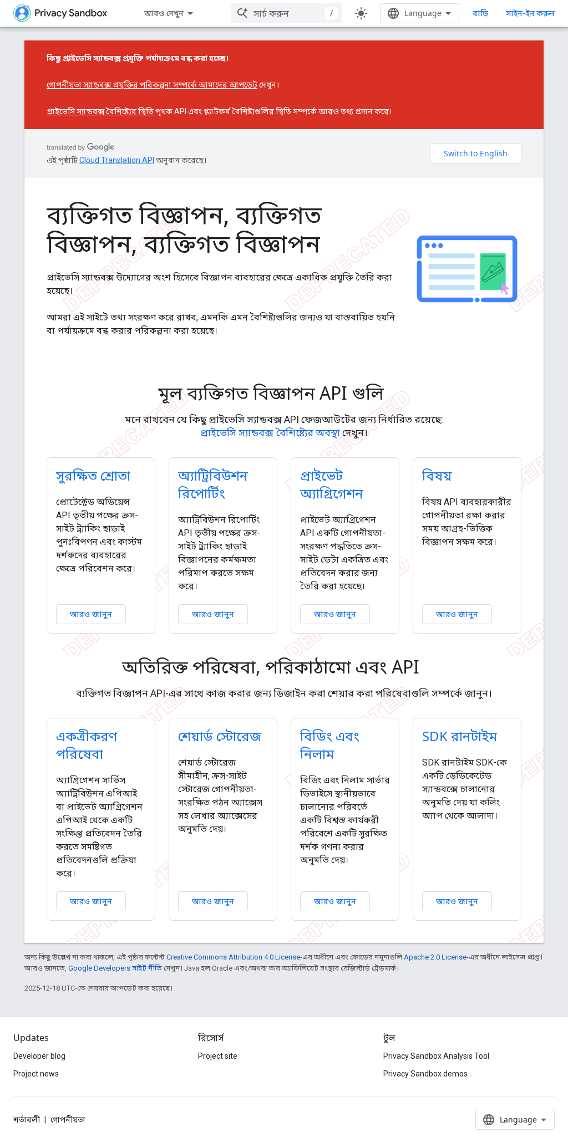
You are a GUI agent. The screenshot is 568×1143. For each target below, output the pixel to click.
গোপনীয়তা (67, 1119)
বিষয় (437, 475)
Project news (36, 1073)
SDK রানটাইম (459, 736)
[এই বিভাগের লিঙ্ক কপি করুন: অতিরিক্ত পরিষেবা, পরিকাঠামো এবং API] (435, 668)
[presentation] (284, 393)
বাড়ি (480, 13)
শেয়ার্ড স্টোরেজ (219, 736)
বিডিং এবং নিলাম (329, 745)
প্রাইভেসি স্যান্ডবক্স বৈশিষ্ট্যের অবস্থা (270, 432)
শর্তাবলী (26, 1119)
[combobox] (286, 13)
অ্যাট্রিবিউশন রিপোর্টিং (213, 484)
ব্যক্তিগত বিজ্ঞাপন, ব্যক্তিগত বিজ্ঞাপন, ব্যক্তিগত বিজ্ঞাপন (184, 229)
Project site (217, 1056)
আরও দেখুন (164, 13)
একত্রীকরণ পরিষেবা (86, 745)
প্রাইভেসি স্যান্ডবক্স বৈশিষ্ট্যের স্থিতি (100, 111)
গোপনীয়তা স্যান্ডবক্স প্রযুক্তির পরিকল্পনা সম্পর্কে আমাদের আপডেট (152, 84)
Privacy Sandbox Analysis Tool (436, 1056)
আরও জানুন (91, 614)
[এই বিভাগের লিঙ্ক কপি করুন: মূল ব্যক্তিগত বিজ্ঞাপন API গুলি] (399, 394)
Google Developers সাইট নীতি (115, 968)
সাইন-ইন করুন (530, 13)
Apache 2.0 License (435, 957)
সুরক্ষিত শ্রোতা (93, 475)
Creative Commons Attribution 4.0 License (233, 957)
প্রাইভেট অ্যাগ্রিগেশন (331, 484)
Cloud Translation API (116, 160)
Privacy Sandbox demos (425, 1073)
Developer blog (39, 1056)
